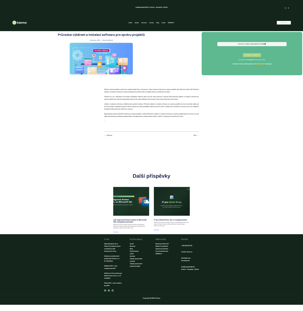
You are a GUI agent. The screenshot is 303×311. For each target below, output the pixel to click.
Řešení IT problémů (162, 246)
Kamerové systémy (162, 249)
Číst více (115, 232)
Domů (130, 22)
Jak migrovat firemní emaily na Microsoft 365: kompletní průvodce (129, 221)
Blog (157, 22)
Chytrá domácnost (162, 251)
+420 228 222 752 (186, 245)
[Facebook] (105, 290)
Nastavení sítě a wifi (162, 244)
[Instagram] (109, 290)
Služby (137, 22)
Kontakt (132, 256)
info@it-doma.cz (186, 252)
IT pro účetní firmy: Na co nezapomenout (170, 220)
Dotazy (151, 22)
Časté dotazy (134, 251)
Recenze (144, 22)
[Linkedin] (113, 290)
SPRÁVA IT (171, 22)
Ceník (163, 22)
